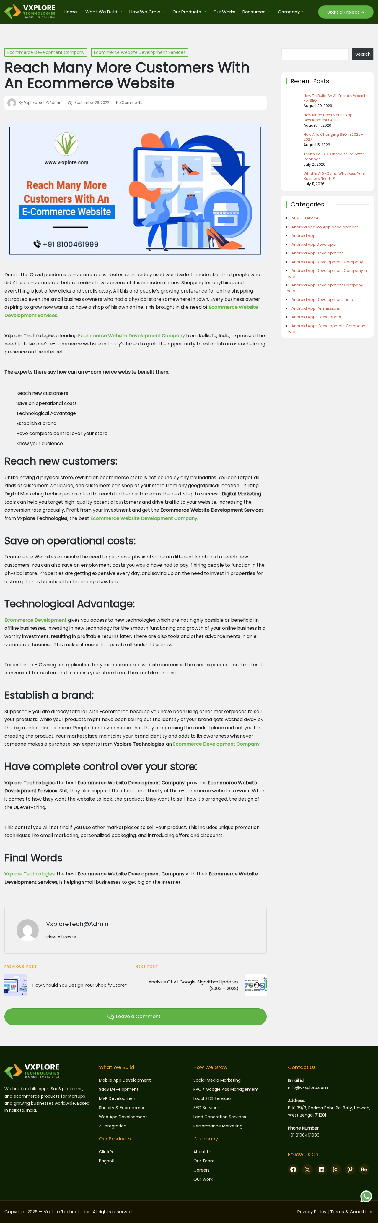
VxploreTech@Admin (77, 924)
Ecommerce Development (35, 620)
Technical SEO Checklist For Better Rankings (334, 156)
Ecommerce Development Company (45, 52)
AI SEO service (305, 218)
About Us (202, 1152)
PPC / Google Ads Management (226, 1089)
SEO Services (206, 1108)
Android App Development (317, 253)
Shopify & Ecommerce (122, 1108)
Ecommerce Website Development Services (139, 52)
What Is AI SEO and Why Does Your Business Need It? (334, 176)
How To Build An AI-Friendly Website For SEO (335, 98)
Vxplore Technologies (29, 873)
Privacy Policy (311, 1212)
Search (363, 54)
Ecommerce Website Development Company (131, 335)
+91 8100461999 (304, 1135)
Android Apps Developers (316, 317)
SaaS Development (119, 1089)
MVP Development (118, 1098)
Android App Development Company (327, 262)
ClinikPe (107, 1152)
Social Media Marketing (217, 1080)
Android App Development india (322, 299)
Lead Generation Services (219, 1117)
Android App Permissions (315, 308)
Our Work (203, 1179)
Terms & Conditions (352, 1212)
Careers (201, 1170)
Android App (303, 235)
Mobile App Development (125, 1080)
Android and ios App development (324, 227)
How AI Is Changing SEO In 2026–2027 (333, 137)
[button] (346, 12)
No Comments (129, 102)
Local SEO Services (212, 1098)
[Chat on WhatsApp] (366, 1196)
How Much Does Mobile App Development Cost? (328, 117)
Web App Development (123, 1117)
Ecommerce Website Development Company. (144, 518)
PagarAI (106, 1161)
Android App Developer (314, 244)
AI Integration (112, 1126)
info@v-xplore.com (308, 1087)
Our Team (204, 1161)
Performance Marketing (217, 1126)
